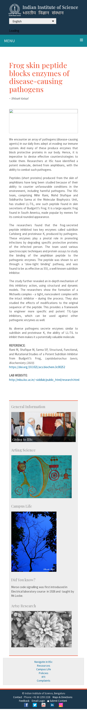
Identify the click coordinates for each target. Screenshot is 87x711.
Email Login (38, 701)
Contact (17, 697)
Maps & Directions (62, 697)
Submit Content (58, 701)
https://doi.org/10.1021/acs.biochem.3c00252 (37, 367)
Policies (43, 673)
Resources (43, 665)
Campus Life (43, 669)
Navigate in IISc (43, 662)
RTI (43, 677)
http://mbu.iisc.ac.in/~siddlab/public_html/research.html (44, 380)
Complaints (43, 680)
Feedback (24, 701)
